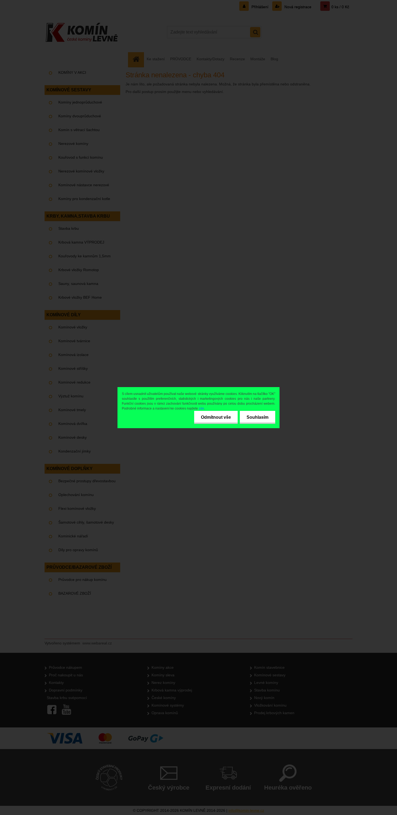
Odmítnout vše (216, 417)
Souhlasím (257, 417)
